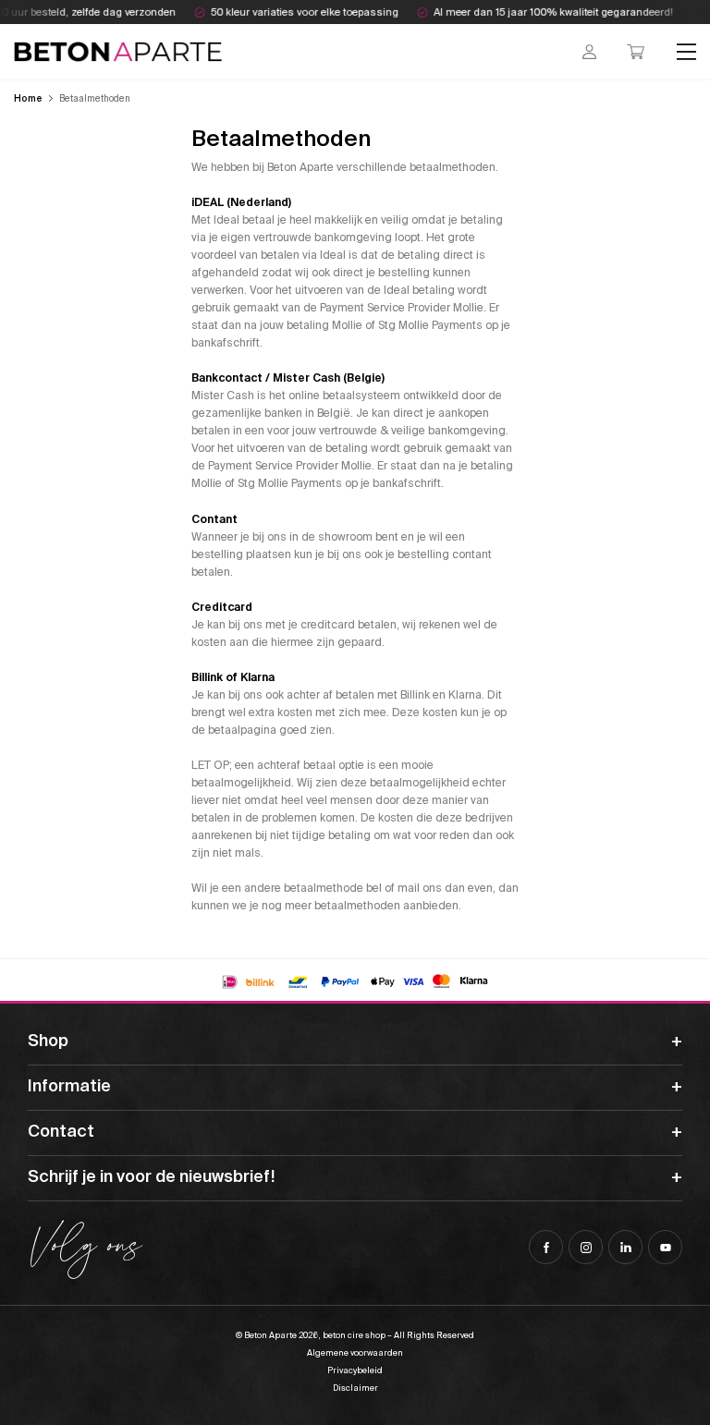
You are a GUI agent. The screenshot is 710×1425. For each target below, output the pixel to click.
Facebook (546, 1247)
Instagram (586, 1247)
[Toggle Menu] (687, 51)
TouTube (665, 1247)
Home (28, 98)
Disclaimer (355, 1388)
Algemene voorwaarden (355, 1352)
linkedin (625, 1247)
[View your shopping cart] (635, 51)
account (589, 51)
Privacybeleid (355, 1370)
